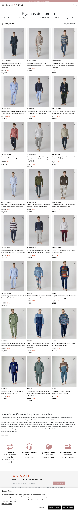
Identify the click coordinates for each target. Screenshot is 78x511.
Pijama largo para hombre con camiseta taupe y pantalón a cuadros (39, 64)
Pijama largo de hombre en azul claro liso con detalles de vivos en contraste (13, 298)
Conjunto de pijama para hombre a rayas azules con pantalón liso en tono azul (63, 65)
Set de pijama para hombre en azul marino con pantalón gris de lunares (38, 251)
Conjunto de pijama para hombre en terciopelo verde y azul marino (38, 206)
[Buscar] (71, 5)
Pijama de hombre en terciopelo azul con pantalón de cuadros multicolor (39, 297)
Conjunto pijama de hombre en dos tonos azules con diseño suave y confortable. (38, 345)
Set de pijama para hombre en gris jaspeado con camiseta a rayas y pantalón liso (38, 159)
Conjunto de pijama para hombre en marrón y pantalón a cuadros (63, 206)
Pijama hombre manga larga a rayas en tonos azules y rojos (63, 344)
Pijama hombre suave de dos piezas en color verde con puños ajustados (13, 344)
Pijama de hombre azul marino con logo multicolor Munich (12, 392)
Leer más (4, 435)
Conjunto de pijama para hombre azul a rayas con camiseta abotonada (13, 206)
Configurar (41, 507)
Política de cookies (6, 503)
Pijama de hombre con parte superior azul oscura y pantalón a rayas (39, 112)
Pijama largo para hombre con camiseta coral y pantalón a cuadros (13, 158)
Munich (29, 293)
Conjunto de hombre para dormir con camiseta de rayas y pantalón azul (64, 297)
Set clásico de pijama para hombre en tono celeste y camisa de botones (13, 112)
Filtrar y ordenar (8, 24)
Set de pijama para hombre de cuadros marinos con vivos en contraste (11, 65)
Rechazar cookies (54, 507)
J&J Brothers (6, 61)
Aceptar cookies (68, 507)
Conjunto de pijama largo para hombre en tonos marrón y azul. (62, 392)
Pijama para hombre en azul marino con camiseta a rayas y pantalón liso (13, 251)
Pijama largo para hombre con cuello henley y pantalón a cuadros (64, 158)
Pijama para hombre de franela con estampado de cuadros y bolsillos (63, 112)
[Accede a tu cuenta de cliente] (73, 5)
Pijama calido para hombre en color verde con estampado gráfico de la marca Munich (38, 393)
